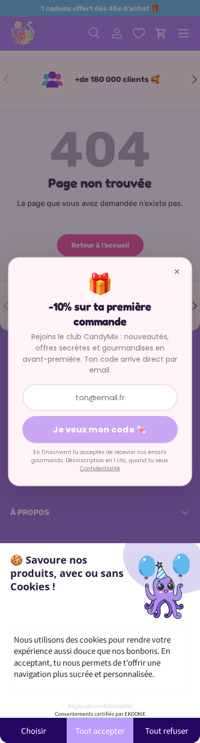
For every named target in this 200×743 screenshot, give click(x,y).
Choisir (33, 730)
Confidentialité (100, 468)
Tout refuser (166, 730)
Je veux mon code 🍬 (100, 430)
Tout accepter (100, 730)
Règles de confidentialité (100, 705)
